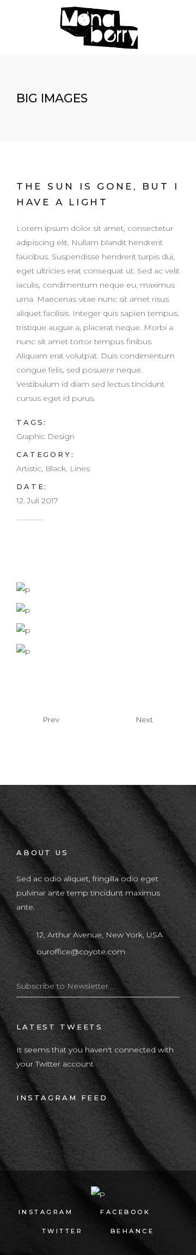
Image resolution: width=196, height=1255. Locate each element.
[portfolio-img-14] (23, 650)
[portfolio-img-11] (23, 589)
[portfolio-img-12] (23, 609)
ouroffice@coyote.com (80, 952)
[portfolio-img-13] (23, 630)
